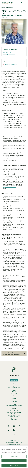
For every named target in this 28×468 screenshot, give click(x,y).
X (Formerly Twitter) (20, 426)
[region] (14, 456)
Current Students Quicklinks (14, 412)
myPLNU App (14, 419)
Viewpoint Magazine (14, 418)
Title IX (14, 391)
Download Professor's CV (11, 64)
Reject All (14, 461)
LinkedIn (14, 430)
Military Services (14, 386)
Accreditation (14, 393)
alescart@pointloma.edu (9, 54)
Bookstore (14, 398)
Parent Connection (14, 416)
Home (2, 7)
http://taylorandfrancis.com (9, 187)
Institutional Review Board (14, 389)
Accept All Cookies (14, 465)
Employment (14, 401)
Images (14, 434)
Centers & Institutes (14, 400)
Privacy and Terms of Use (14, 440)
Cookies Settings (14, 456)
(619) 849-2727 (7, 52)
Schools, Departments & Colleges (14, 405)
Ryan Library (14, 413)
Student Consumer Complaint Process (14, 442)
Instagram (14, 426)
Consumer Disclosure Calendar (14, 444)
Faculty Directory (9, 7)
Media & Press (14, 390)
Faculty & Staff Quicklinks (14, 411)
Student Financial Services (14, 387)
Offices (14, 404)
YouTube (8, 430)
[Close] (26, 447)
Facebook (8, 426)
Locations (14, 380)
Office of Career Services (14, 415)
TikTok (20, 430)
